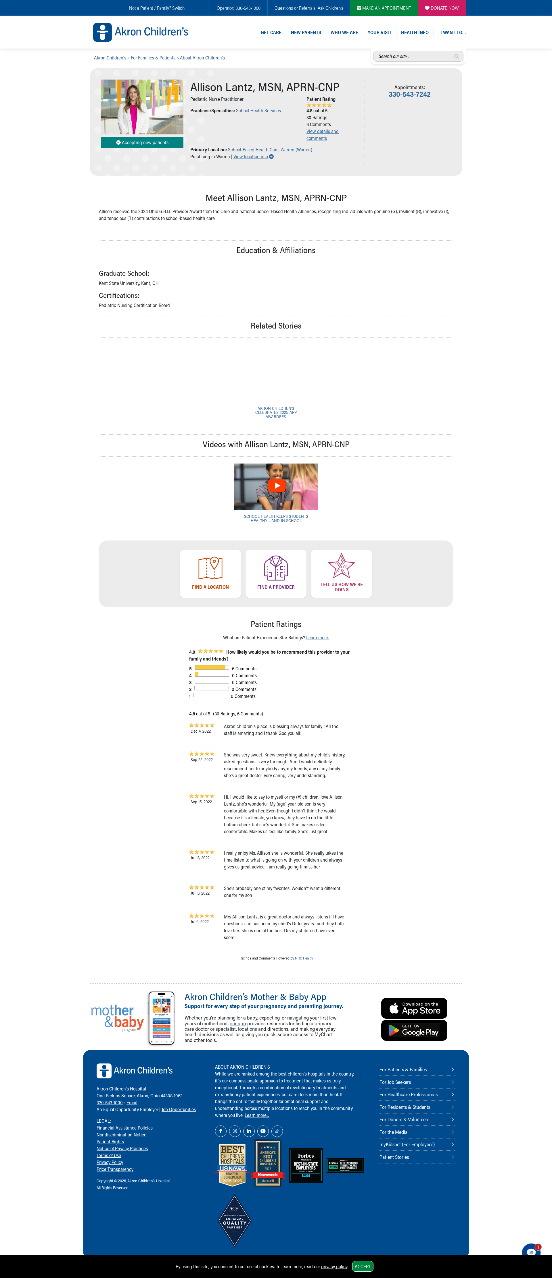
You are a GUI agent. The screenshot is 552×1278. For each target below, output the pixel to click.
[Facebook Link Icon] (221, 1131)
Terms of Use (109, 1155)
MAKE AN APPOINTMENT (386, 8)
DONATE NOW (444, 8)
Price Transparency (115, 1169)
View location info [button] (253, 156)
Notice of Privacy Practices (122, 1148)
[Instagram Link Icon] (235, 1131)
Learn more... (257, 1115)
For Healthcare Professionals (408, 1094)
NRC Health (304, 958)
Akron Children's (110, 58)
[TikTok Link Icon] (277, 1131)
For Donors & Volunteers (404, 1119)
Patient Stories (394, 1157)
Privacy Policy (110, 1162)
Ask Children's (330, 8)
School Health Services (258, 110)
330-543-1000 (247, 8)
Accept (363, 1266)
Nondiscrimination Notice (121, 1135)
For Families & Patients (153, 58)
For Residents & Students (404, 1107)
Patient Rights (110, 1141)
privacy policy (334, 1266)
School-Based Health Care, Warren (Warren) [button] (270, 149)
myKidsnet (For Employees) (407, 1144)
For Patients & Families (403, 1069)
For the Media (393, 1132)
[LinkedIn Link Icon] (249, 1131)
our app (238, 1023)
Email (131, 1102)
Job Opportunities (179, 1109)
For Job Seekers (395, 1082)
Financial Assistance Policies (125, 1128)
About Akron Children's (202, 58)
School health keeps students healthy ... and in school (276, 518)
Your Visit (380, 32)
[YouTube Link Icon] (263, 1131)
